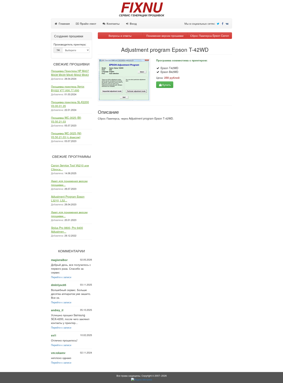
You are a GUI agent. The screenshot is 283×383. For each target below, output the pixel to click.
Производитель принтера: (70, 44)
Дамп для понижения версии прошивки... (69, 183)
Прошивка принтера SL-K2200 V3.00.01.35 (70, 104)
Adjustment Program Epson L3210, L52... (68, 198)
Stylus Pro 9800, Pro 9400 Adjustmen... (67, 229)
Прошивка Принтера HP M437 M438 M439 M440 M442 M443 (70, 73)
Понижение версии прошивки (164, 36)
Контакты (113, 23)
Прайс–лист (87, 23)
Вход (133, 23)
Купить (166, 85)
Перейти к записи (61, 277)
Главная (64, 23)
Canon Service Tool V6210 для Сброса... (70, 167)
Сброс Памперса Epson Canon (209, 36)
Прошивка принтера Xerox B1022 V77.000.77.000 (67, 88)
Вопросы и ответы (120, 36)
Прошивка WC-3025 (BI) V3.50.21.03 (66, 119)
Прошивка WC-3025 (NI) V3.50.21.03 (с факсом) (66, 135)
